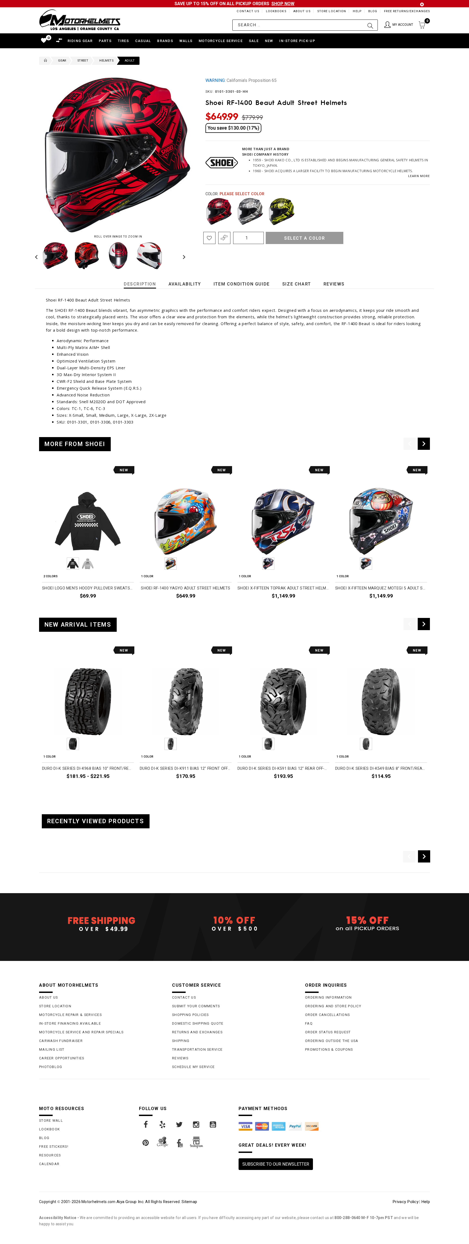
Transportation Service (197, 1049)
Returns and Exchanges (197, 1032)
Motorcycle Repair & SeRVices (70, 1015)
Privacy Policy (405, 1201)
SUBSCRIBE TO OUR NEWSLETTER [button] (275, 1164)
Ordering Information (328, 997)
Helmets (106, 60)
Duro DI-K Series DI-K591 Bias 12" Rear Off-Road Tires (283, 768)
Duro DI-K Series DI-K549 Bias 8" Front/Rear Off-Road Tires (381, 768)
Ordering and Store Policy (333, 1006)
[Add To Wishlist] (209, 238)
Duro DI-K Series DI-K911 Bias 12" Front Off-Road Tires (186, 768)
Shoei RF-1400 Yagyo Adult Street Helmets (185, 588)
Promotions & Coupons (329, 1049)
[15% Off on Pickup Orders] (367, 923)
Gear (62, 60)
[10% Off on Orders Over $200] (234, 923)
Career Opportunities (61, 1058)
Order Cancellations (327, 1015)
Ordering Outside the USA (332, 1041)
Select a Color (304, 238)
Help (357, 11)
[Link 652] (44, 61)
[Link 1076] (163, 1125)
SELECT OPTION (117, 609)
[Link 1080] (146, 1143)
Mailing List (51, 1049)
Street (82, 60)
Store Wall (51, 1120)
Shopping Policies (190, 1015)
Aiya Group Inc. (130, 1201)
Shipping (180, 1041)
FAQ (309, 1023)
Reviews (180, 1058)
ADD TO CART (216, 789)
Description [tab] (140, 284)
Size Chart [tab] (296, 284)
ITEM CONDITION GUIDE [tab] (242, 284)
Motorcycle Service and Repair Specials (81, 1032)
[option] (88, 539)
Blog (372, 11)
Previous (37, 255)
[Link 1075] (146, 1125)
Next (182, 255)
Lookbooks (276, 11)
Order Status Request (328, 1032)
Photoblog (50, 1067)
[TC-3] (282, 211)
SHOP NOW (282, 3)
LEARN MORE (419, 176)
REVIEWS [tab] (334, 284)
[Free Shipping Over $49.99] (101, 923)
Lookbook (49, 1129)
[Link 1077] (180, 1125)
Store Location (331, 11)
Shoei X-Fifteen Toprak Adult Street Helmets (283, 588)
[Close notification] (422, 4)
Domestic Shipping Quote (197, 1023)
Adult (130, 60)
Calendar (49, 1164)
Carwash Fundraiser (61, 1041)
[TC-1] (219, 211)
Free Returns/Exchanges (407, 11)
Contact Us (248, 11)
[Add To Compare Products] (224, 238)
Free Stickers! (53, 1146)
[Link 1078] (196, 1125)
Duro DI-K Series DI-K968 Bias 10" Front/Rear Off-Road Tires (88, 768)
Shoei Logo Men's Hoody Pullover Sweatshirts (88, 588)
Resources (50, 1155)
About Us (301, 11)
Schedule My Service (193, 1067)
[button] (398, 25)
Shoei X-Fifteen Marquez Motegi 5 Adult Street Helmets (381, 588)
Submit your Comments (196, 1006)
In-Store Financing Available (70, 1023)
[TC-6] (250, 211)
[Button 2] (370, 25)
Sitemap (189, 1201)
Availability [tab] (185, 284)
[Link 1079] (213, 1125)
